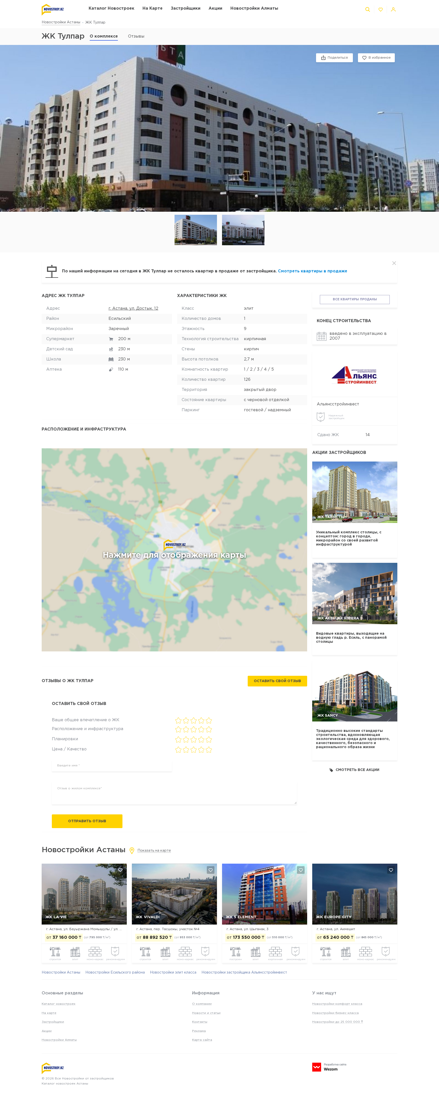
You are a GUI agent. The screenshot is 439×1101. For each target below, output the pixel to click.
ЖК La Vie (56, 917)
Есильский (119, 319)
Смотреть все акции (357, 769)
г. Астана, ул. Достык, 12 (133, 308)
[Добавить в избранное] (120, 870)
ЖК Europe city (333, 917)
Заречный (118, 329)
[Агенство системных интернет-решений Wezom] (329, 1067)
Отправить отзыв (87, 821)
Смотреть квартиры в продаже (312, 271)
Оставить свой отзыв (277, 681)
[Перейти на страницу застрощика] (355, 374)
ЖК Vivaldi (148, 917)
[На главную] (60, 9)
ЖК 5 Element (241, 917)
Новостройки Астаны (61, 22)
